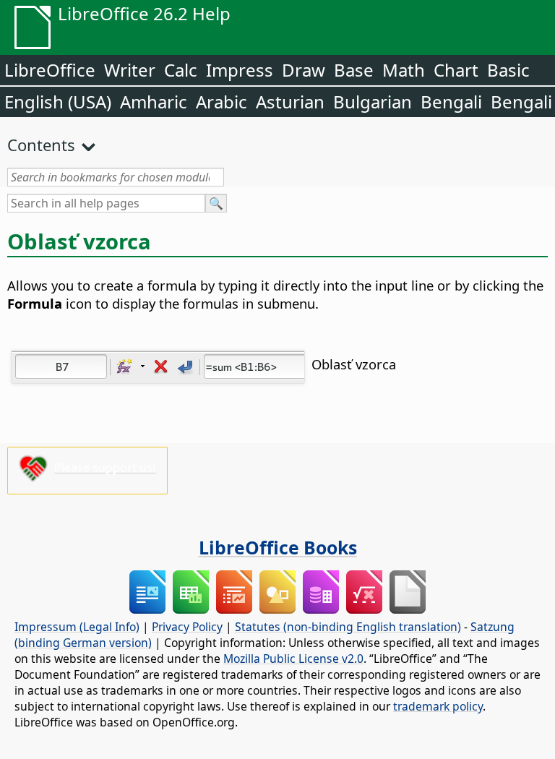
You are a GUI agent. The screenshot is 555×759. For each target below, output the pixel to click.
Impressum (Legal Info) (76, 627)
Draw (303, 70)
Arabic (221, 101)
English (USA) (57, 101)
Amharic (153, 101)
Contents (41, 144)
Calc (180, 70)
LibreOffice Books (278, 547)
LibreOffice (49, 70)
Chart (456, 70)
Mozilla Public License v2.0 (293, 658)
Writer (129, 70)
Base (354, 70)
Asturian (290, 101)
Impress (239, 70)
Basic (508, 70)
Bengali (451, 101)
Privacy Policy (187, 627)
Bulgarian (372, 101)
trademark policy (438, 706)
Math (403, 70)
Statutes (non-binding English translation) (348, 627)
